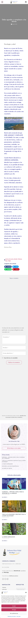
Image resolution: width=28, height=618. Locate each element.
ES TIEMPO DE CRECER (7, 468)
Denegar (14, 609)
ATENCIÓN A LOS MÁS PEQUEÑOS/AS (10, 466)
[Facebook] (3, 579)
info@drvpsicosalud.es (13, 576)
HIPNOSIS (4, 589)
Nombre (5, 348)
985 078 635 (17, 570)
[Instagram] (7, 579)
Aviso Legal (18, 616)
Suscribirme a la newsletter (11, 358)
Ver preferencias (14, 613)
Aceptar (14, 606)
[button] (26, 592)
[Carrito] (26, 2)
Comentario (6, 337)
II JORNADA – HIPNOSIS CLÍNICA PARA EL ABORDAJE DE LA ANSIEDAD (13, 458)
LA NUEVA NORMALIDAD (7, 464)
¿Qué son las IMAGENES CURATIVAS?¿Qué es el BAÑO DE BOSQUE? (14, 461)
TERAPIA (4, 587)
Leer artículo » (4, 497)
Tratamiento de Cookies (12, 616)
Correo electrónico (8, 353)
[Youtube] (5, 579)
